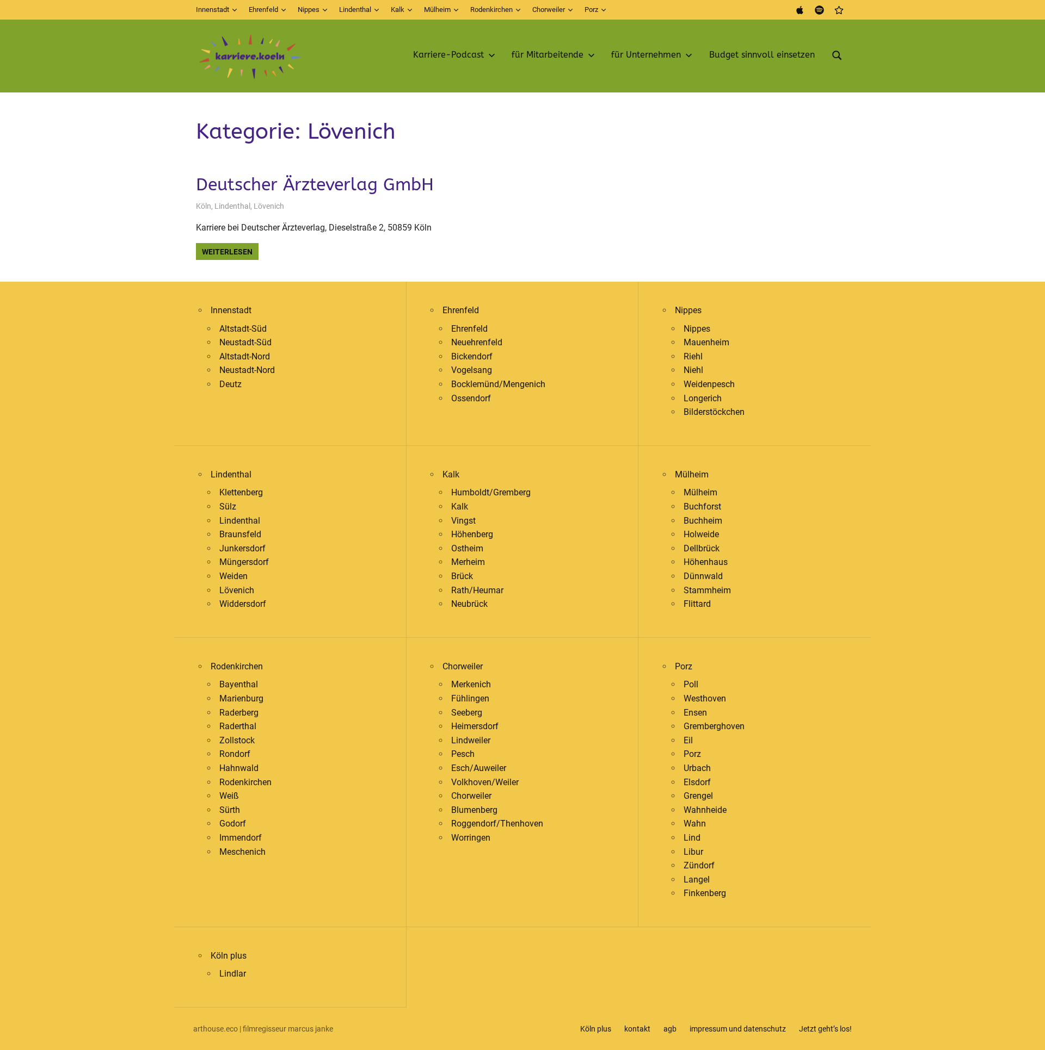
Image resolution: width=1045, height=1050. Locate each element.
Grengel (698, 796)
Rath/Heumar (477, 590)
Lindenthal (355, 9)
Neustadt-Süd (245, 342)
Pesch (463, 754)
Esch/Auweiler (478, 768)
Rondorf (234, 754)
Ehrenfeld (263, 9)
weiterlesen (227, 251)
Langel (697, 879)
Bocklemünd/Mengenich (498, 384)
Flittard (697, 604)
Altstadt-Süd (243, 329)
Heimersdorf (475, 726)
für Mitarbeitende (547, 54)
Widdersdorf (242, 604)
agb (670, 1028)
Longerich (703, 398)
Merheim (468, 562)
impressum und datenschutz (738, 1028)
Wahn (695, 823)
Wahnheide (705, 810)
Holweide (701, 534)
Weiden (233, 576)
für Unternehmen (646, 54)
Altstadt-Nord (244, 356)
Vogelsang (471, 370)
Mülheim (437, 9)
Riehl (693, 356)
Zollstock (237, 740)
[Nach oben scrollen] (1029, 1034)
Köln (203, 206)
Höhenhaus (706, 562)
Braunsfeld (240, 534)
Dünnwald (703, 576)
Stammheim (707, 590)
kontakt (637, 1028)
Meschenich (242, 852)
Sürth (229, 810)
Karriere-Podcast (448, 54)
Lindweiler (470, 740)
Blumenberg (474, 810)
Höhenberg (472, 534)
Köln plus (229, 955)
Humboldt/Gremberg (491, 492)
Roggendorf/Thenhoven (497, 823)
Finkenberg (705, 893)
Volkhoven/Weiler (485, 782)
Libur (693, 852)
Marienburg (241, 698)
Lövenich (269, 206)
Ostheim (467, 548)
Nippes (308, 9)
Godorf (232, 823)
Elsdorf (697, 782)
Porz (591, 9)
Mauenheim (706, 342)
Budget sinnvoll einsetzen (762, 54)
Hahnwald (239, 768)
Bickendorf (472, 356)
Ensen (695, 712)
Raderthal (237, 726)
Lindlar (232, 973)
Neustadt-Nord (247, 370)
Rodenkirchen (491, 9)
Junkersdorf (242, 548)
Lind (692, 837)
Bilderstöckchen (714, 412)
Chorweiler (548, 9)
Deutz (230, 384)
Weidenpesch (709, 384)
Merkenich (471, 684)
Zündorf (699, 865)
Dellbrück (702, 548)
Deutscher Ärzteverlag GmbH (315, 185)
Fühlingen (470, 698)
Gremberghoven (714, 726)
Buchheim (703, 520)
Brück (462, 576)
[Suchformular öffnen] (837, 53)
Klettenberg (241, 492)
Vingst (463, 520)
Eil (688, 740)
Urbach (697, 768)
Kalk (397, 9)
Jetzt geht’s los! (825, 1028)
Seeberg (466, 712)
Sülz (227, 506)
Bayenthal (238, 684)
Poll (691, 684)
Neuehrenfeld (476, 342)
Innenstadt (212, 9)
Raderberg (239, 712)
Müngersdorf (244, 562)
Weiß (229, 796)
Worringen (470, 837)
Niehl (693, 370)
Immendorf (240, 837)
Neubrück (469, 604)
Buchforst (702, 506)
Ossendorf (471, 398)
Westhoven (705, 698)
